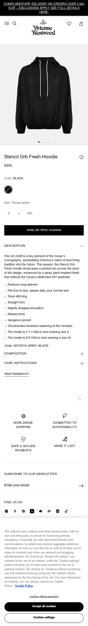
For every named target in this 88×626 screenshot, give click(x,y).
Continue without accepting (44, 597)
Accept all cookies (44, 606)
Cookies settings (44, 617)
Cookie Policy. (24, 586)
